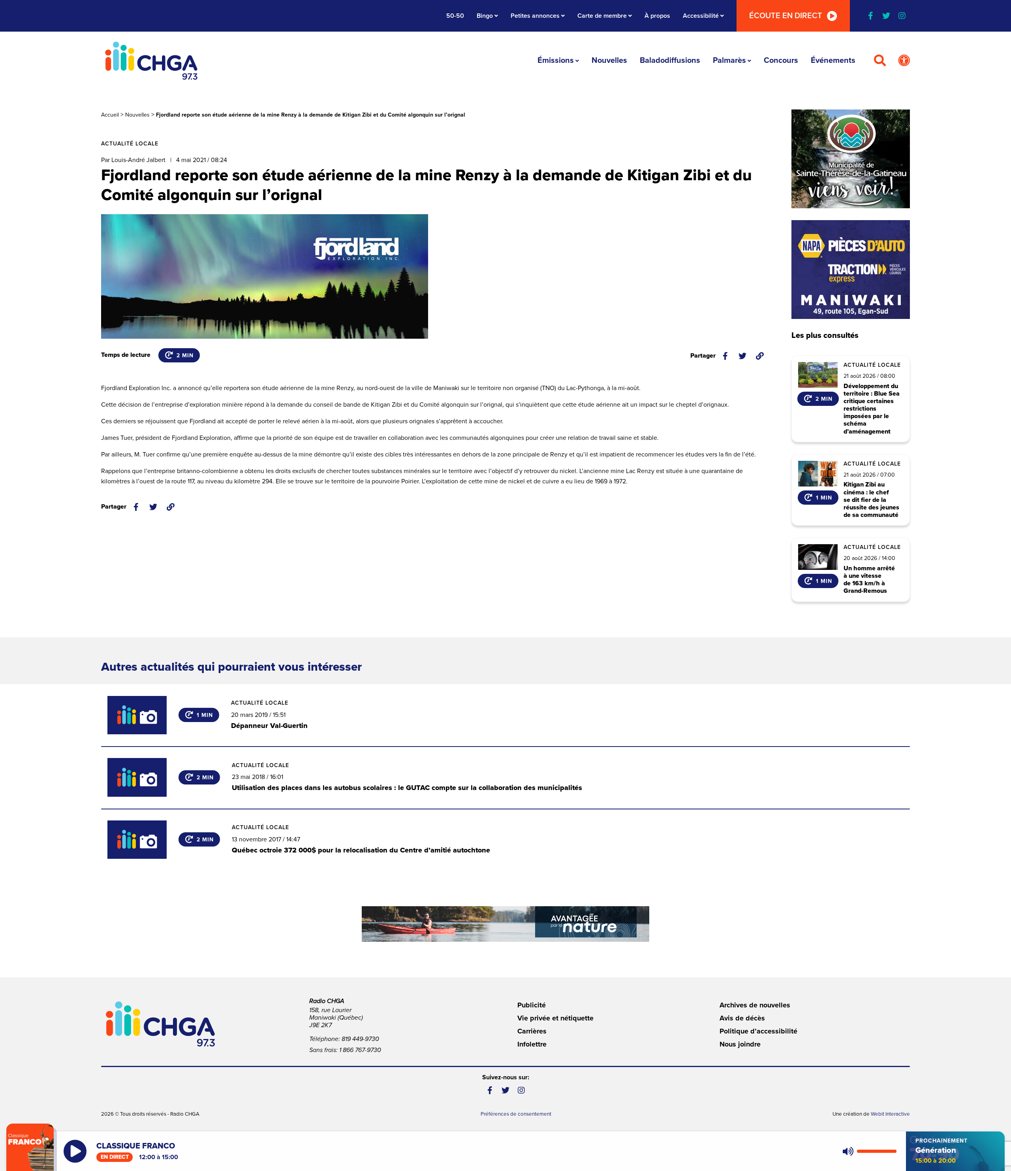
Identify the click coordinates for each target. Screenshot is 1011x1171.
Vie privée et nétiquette (555, 1018)
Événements (833, 60)
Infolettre (532, 1044)
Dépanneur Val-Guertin (269, 725)
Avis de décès (742, 1018)
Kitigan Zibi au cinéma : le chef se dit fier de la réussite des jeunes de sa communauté (871, 500)
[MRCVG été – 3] (505, 924)
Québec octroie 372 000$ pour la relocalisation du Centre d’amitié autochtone (361, 850)
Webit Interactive (890, 1114)
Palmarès (729, 60)
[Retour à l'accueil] (151, 60)
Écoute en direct (785, 16)
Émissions (555, 60)
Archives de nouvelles (755, 1005)
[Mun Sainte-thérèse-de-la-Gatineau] (850, 158)
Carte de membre (602, 16)
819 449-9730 (360, 1039)
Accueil (110, 114)
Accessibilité (701, 16)
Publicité (531, 1005)
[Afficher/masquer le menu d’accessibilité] (904, 61)
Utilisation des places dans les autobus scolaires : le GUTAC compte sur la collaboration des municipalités (407, 787)
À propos (657, 16)
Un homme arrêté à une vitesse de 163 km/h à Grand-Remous (869, 580)
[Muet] (847, 1151)
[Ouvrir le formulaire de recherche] (880, 61)
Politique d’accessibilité (758, 1031)
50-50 (455, 16)
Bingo (485, 16)
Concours (781, 60)
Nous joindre (740, 1044)
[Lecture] (75, 1151)
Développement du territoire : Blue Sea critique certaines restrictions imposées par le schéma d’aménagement (872, 409)
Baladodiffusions (670, 60)
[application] (867, 1151)
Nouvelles (609, 60)
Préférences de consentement (516, 1114)
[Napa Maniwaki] (850, 269)
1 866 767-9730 (360, 1050)
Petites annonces (535, 16)
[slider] (876, 1151)
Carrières (532, 1031)
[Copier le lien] (760, 356)
